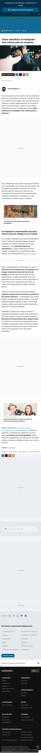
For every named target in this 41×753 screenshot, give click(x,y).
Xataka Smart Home (8, 688)
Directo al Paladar (7, 705)
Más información (23, 751)
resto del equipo (30, 254)
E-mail (27, 74)
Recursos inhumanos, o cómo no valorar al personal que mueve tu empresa (18, 420)
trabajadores (36, 451)
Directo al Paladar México (9, 740)
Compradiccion (6, 722)
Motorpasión (25, 705)
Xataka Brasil (6, 734)
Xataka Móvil (6, 683)
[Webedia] (7, 671)
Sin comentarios (9, 74)
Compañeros (24, 451)
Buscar (38, 663)
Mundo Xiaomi (6, 691)
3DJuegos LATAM (26, 732)
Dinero (18, 30)
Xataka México (6, 732)
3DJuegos (24, 680)
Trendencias (5, 717)
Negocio (4, 646)
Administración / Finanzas (29, 631)
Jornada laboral (8, 30)
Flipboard (24, 74)
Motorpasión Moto (26, 707)
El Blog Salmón (25, 717)
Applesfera (5, 686)
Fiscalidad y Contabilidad (29, 635)
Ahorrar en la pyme (27, 646)
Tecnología (24, 638)
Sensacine (24, 693)
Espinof (23, 695)
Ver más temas (8, 655)
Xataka (4, 680)
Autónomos (24, 642)
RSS (17, 615)
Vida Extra (24, 683)
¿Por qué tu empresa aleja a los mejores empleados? (17, 222)
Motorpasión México (27, 740)
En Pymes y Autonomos (10, 219)
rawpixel (12, 448)
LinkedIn (25, 615)
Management (13, 451)
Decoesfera (5, 720)
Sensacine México (26, 734)
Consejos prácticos (8, 631)
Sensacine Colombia (27, 737)
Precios (24, 30)
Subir (34, 671)
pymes (4, 642)
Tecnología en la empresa (10, 649)
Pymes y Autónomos (27, 720)
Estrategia (5, 635)
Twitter (20, 74)
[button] (14, 89)
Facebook (17, 74)
